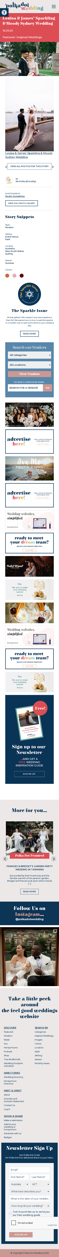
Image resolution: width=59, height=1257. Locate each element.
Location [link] (39, 1047)
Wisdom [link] (8, 1036)
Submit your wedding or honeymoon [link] (10, 1127)
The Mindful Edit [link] (12, 1059)
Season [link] (38, 1059)
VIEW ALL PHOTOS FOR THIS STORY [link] (29, 166)
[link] (4, 12)
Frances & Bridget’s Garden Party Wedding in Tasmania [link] (30, 868)
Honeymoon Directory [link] (10, 1082)
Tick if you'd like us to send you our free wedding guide (31, 1213)
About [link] (7, 1095)
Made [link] (7, 1040)
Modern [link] (9, 227)
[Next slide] (53, 858)
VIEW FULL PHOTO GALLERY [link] (21, 203)
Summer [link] (9, 263)
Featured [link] (9, 37)
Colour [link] (38, 1043)
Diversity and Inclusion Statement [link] (14, 1100)
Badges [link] (8, 1137)
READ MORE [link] (29, 333)
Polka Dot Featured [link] (29, 855)
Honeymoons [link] (11, 1047)
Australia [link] (10, 248)
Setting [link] (38, 1055)
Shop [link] (6, 1055)
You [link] (6, 1043)
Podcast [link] (8, 1051)
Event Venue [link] (11, 237)
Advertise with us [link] (12, 1133)
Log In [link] (7, 1109)
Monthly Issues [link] (42, 1063)
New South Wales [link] (14, 251)
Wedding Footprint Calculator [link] (13, 1064)
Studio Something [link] (15, 196)
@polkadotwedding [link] (29, 919)
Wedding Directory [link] (13, 1077)
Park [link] (7, 239)
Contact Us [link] (9, 1105)
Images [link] (38, 1040)
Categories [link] (40, 1032)
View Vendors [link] (29, 374)
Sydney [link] (9, 254)
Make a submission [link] (13, 1120)
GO (47, 387)
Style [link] (37, 1051)
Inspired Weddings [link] (29, 37)
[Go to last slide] (5, 858)
